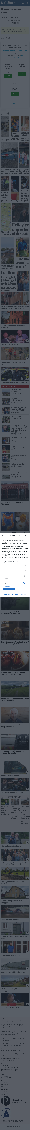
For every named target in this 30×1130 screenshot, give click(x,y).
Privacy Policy (23, 594)
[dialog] (15, 565)
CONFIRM (9, 589)
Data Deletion (7, 594)
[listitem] (15, 562)
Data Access (15, 594)
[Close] (27, 536)
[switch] (24, 565)
